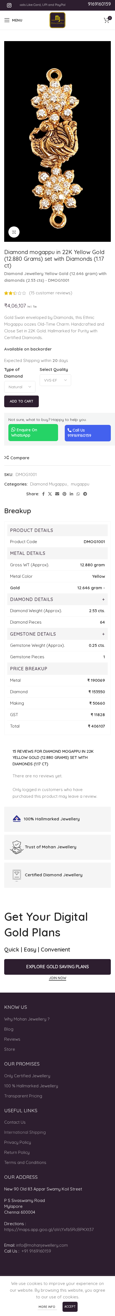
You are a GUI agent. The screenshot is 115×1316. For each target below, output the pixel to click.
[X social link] (50, 494)
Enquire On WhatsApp (24, 432)
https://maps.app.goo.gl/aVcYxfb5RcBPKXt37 (49, 1229)
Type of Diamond (13, 373)
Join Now (57, 978)
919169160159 (79, 435)
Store (9, 1049)
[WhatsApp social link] (78, 494)
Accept (70, 1306)
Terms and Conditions (25, 1162)
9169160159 (99, 4)
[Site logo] (57, 19)
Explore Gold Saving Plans (57, 966)
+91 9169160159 (36, 1251)
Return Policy (17, 1152)
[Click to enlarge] (14, 232)
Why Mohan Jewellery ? (26, 1019)
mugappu (80, 484)
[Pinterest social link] (64, 494)
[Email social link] (57, 494)
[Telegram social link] (85, 494)
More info (47, 1307)
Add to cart (21, 401)
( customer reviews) (50, 293)
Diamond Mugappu (48, 484)
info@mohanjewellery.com (42, 1245)
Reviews (12, 1039)
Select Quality (54, 369)
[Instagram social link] (9, 5)
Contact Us (15, 1122)
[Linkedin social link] (71, 494)
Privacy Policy (17, 1142)
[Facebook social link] (43, 494)
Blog (8, 1029)
